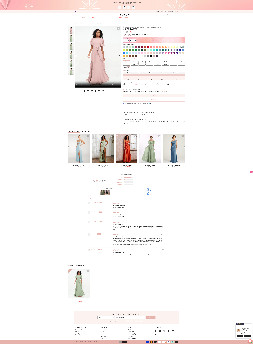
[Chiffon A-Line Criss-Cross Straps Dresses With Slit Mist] (79, 148)
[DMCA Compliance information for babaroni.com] (123, 342)
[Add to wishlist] (118, 28)
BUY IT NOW (154, 100)
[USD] (76, 11)
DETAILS (135, 108)
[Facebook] (85, 90)
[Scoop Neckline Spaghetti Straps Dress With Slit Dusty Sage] (103, 148)
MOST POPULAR (86, 131)
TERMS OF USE (129, 321)
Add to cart (153, 95)
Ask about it (247, 336)
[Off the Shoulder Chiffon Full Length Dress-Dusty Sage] (150, 148)
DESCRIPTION (126, 108)
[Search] (172, 15)
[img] (116, 203)
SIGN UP (151, 317)
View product (239, 336)
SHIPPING (142, 108)
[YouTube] (173, 330)
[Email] (103, 90)
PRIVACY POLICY (139, 321)
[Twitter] (88, 90)
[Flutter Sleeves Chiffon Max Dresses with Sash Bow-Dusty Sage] (79, 283)
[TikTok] (168, 330)
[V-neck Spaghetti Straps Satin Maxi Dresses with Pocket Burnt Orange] (126, 148)
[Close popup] (251, 325)
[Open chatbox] (250, 341)
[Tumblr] (95, 90)
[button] (76, 56)
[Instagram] (160, 330)
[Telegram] (99, 90)
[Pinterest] (92, 90)
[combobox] (171, 15)
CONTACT (150, 108)
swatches (156, 91)
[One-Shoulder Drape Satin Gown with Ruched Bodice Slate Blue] (174, 148)
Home (69, 23)
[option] (98, 57)
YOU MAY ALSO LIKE (74, 131)
